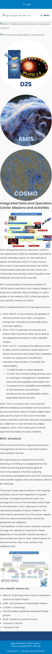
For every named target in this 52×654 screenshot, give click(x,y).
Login (28, 4)
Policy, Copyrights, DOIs (21, 646)
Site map (37, 646)
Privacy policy (34, 643)
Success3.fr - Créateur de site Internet (26, 651)
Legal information (18, 643)
